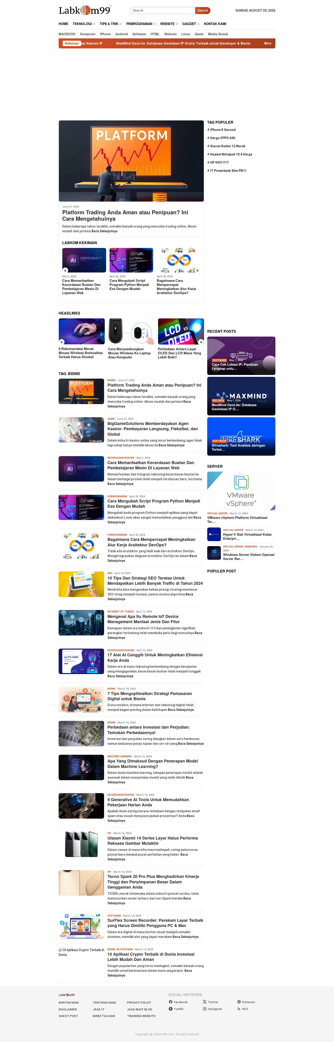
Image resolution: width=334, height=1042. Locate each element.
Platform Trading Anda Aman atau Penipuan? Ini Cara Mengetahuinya (125, 215)
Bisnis (111, 380)
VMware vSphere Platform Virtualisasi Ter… (237, 519)
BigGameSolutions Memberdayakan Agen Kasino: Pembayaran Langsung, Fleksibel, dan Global (152, 428)
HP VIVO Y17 (219, 162)
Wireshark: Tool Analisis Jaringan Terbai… (238, 447)
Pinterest (248, 1002)
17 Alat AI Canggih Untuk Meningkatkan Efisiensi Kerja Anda (155, 657)
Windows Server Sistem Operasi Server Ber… (248, 556)
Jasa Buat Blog (139, 1009)
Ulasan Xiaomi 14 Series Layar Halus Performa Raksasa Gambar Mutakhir (152, 840)
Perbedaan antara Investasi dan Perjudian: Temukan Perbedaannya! (148, 729)
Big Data (218, 400)
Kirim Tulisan (104, 1016)
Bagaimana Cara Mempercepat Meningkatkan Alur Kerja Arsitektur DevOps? (129, 286)
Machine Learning (119, 756)
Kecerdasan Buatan (120, 457)
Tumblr (179, 1009)
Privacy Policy (139, 1002)
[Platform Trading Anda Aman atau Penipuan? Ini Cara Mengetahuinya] (131, 161)
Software (114, 915)
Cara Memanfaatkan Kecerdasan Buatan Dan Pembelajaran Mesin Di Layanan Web (150, 465)
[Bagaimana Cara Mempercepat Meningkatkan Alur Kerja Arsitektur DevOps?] (131, 260)
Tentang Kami (104, 1002)
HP (109, 833)
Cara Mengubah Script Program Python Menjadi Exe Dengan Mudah (82, 284)
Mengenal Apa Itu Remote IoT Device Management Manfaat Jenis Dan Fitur (143, 619)
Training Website (141, 1016)
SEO (109, 573)
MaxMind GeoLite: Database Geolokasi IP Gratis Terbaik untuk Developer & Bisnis (144, 43)
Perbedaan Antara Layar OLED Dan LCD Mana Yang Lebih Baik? (129, 353)
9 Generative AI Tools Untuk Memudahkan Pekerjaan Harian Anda (148, 802)
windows (251, 546)
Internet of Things (120, 611)
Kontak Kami (69, 1002)
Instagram (215, 1009)
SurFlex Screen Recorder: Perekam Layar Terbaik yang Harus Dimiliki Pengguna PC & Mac (155, 922)
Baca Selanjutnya (104, 231)
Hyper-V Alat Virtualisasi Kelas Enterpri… (247, 536)
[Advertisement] (167, 84)
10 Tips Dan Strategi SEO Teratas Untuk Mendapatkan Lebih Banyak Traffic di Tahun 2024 (177, 288)
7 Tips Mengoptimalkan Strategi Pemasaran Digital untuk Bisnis (149, 696)
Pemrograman (117, 496)
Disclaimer (68, 1009)
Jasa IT (99, 1009)
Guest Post (68, 1016)
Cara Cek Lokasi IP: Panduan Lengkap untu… (235, 366)
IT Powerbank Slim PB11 (228, 170)
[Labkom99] (86, 10)
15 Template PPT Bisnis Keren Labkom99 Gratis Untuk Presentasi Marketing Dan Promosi (180, 355)
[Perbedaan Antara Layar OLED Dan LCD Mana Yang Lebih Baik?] (131, 331)
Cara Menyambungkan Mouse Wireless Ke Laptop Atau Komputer (80, 353)
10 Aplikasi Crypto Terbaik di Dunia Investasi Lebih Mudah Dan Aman (150, 956)
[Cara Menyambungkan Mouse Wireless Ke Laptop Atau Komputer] (82, 331)
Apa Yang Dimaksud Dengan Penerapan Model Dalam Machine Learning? (152, 763)
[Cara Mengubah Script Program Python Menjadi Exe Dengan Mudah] (84, 260)
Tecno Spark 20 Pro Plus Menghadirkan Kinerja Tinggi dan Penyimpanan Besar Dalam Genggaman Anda (153, 881)
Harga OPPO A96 (222, 138)
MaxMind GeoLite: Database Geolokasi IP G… (234, 407)
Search (202, 10)
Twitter (213, 1002)
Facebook (180, 1002)
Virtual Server (217, 513)
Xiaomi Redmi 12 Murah (227, 146)
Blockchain (125, 949)
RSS (245, 1009)
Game (111, 418)
